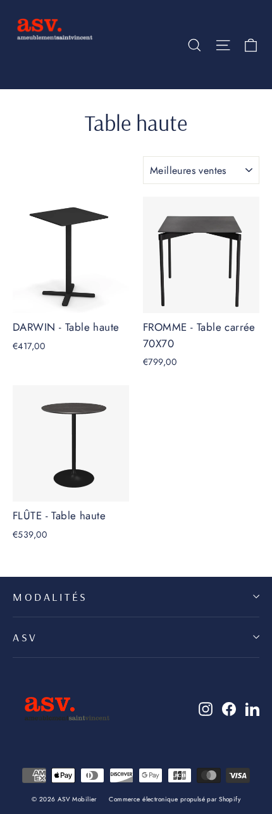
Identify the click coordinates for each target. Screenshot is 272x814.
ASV (25, 637)
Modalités (50, 596)
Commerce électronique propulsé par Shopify (174, 799)
